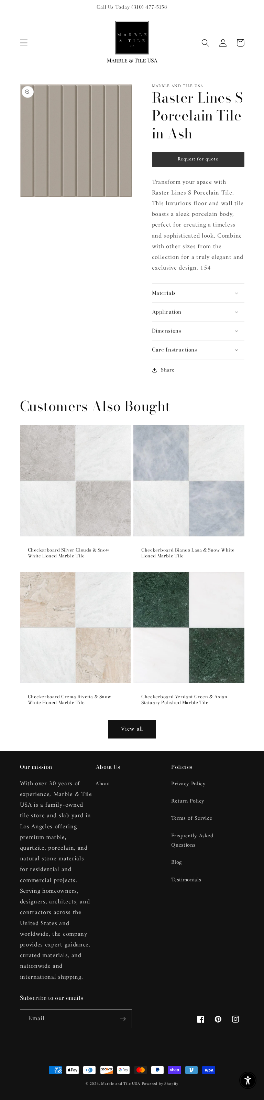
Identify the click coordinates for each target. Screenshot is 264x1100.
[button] (24, 43)
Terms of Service (191, 818)
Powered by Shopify (160, 1083)
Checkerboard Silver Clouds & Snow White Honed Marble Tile (69, 553)
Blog (176, 862)
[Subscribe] (123, 1018)
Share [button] (167, 370)
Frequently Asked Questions (192, 840)
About (103, 784)
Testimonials (186, 880)
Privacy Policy (188, 784)
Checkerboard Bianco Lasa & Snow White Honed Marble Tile (187, 553)
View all (132, 729)
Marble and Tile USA (120, 1083)
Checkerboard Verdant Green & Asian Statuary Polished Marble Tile (184, 699)
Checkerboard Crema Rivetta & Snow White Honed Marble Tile (69, 699)
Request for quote (198, 159)
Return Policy (187, 801)
